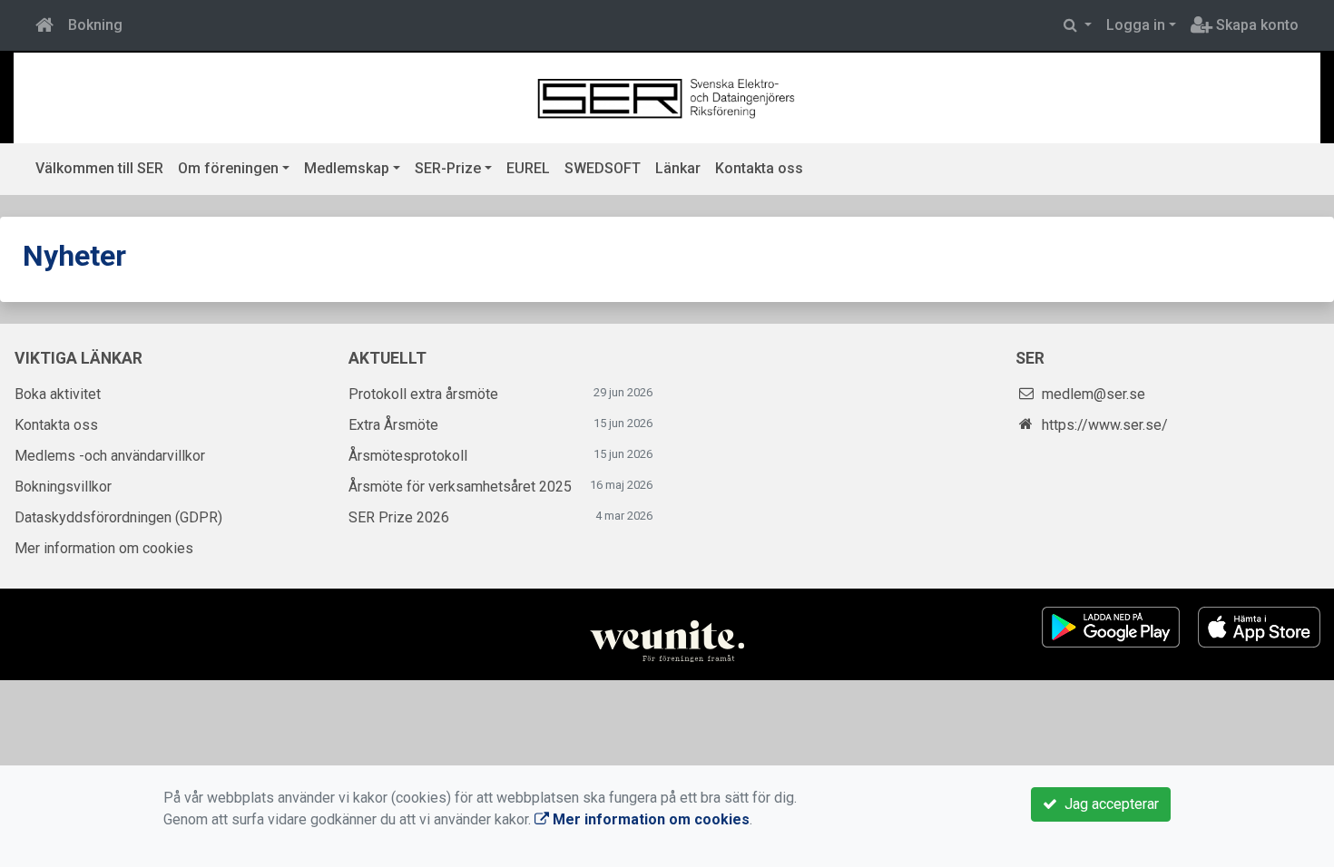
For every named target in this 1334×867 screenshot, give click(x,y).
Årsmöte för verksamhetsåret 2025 (460, 486)
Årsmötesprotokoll (407, 455)
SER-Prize (448, 168)
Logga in (1135, 25)
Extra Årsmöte (393, 425)
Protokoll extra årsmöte (423, 394)
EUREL (528, 168)
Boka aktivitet (58, 394)
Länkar (678, 168)
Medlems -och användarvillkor (110, 455)
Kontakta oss (759, 168)
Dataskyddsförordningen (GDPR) (118, 517)
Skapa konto (1255, 25)
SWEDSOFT (602, 168)
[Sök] (1077, 25)
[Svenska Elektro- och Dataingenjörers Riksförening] (667, 96)
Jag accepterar (1108, 804)
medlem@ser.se (1093, 394)
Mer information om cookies (104, 548)
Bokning (95, 25)
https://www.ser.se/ (1105, 425)
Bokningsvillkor (63, 486)
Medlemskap (346, 168)
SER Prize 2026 (398, 517)
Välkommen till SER (99, 168)
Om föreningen (228, 168)
